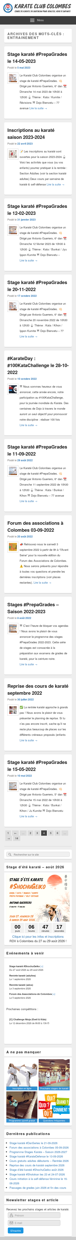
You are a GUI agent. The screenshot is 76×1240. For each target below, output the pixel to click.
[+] (42, 966)
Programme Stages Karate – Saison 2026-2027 (38, 1152)
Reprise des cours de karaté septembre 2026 (37, 1165)
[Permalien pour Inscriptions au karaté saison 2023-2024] (12, 161)
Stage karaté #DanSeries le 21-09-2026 (33, 1143)
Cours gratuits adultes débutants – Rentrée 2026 (39, 1161)
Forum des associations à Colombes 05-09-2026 (39, 1147)
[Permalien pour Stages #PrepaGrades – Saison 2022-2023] (12, 636)
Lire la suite (38, 108)
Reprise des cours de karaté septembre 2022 (37, 689)
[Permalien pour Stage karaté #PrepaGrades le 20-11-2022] (12, 313)
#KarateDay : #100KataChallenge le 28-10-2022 (38, 365)
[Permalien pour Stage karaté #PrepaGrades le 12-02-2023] (12, 237)
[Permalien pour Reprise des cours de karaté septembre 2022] (12, 717)
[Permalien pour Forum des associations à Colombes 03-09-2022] (12, 554)
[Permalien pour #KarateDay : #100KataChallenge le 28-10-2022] (12, 396)
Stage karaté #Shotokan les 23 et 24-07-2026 (37, 1174)
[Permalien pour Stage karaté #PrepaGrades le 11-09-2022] (12, 478)
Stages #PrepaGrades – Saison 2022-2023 (33, 608)
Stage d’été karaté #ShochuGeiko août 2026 (37, 1170)
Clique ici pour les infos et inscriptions (38, 936)
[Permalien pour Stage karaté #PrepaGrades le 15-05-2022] (12, 793)
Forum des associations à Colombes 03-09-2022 (35, 526)
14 (16, 838)
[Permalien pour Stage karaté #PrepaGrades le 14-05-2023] (12, 85)
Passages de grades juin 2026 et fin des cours (38, 1188)
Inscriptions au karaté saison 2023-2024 (30, 133)
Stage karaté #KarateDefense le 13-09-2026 (36, 1156)
